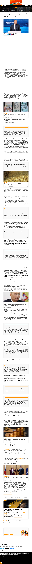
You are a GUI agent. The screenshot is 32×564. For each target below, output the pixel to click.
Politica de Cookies (27, 553)
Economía (5, 113)
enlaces (5, 513)
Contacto (18, 553)
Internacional (6, 476)
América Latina (2, 546)
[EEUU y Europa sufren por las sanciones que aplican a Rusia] (16, 107)
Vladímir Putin (15, 520)
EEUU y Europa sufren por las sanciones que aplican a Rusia (15, 115)
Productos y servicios (13, 553)
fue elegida (7, 449)
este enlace (6, 515)
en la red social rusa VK (18, 517)
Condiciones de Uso (7, 553)
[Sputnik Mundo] (4, 6)
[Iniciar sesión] (27, 6)
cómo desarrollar (20, 458)
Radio (23, 546)
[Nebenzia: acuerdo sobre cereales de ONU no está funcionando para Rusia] (16, 176)
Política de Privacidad (22, 553)
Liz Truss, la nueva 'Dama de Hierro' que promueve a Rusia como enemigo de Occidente (16, 478)
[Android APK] (3, 557)
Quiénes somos (2, 553)
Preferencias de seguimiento (14, 554)
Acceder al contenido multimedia (13, 33)
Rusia (18, 520)
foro (10, 492)
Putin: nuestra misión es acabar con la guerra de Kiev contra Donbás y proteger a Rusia (15, 305)
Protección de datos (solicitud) (4, 554)
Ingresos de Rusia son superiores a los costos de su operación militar (14, 440)
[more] (27, 117)
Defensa (5, 303)
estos (24, 512)
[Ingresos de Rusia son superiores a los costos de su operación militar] (16, 432)
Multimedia (20, 546)
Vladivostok (21, 520)
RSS (9, 554)
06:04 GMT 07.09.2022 (7, 17)
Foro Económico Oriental (8, 494)
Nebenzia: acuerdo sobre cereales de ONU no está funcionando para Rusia (14, 184)
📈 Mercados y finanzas (6, 522)
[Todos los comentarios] (1, 563)
